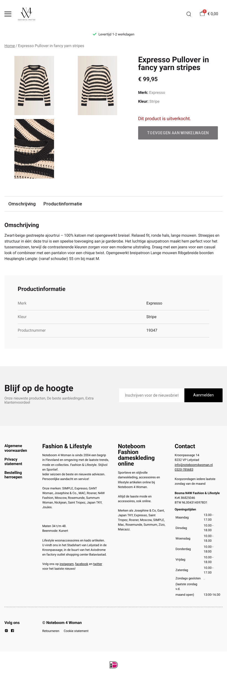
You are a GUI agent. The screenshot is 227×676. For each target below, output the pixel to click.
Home (9, 46)
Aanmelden (203, 395)
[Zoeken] (189, 14)
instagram (67, 564)
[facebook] (12, 631)
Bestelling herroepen (13, 475)
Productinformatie (62, 204)
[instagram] (6, 631)
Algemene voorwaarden (15, 448)
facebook (81, 564)
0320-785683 (184, 469)
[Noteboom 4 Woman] (26, 14)
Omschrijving (22, 204)
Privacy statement (13, 461)
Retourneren (51, 631)
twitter (97, 564)
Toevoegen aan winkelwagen (178, 133)
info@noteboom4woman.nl (194, 465)
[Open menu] (7, 14)
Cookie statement (76, 631)
